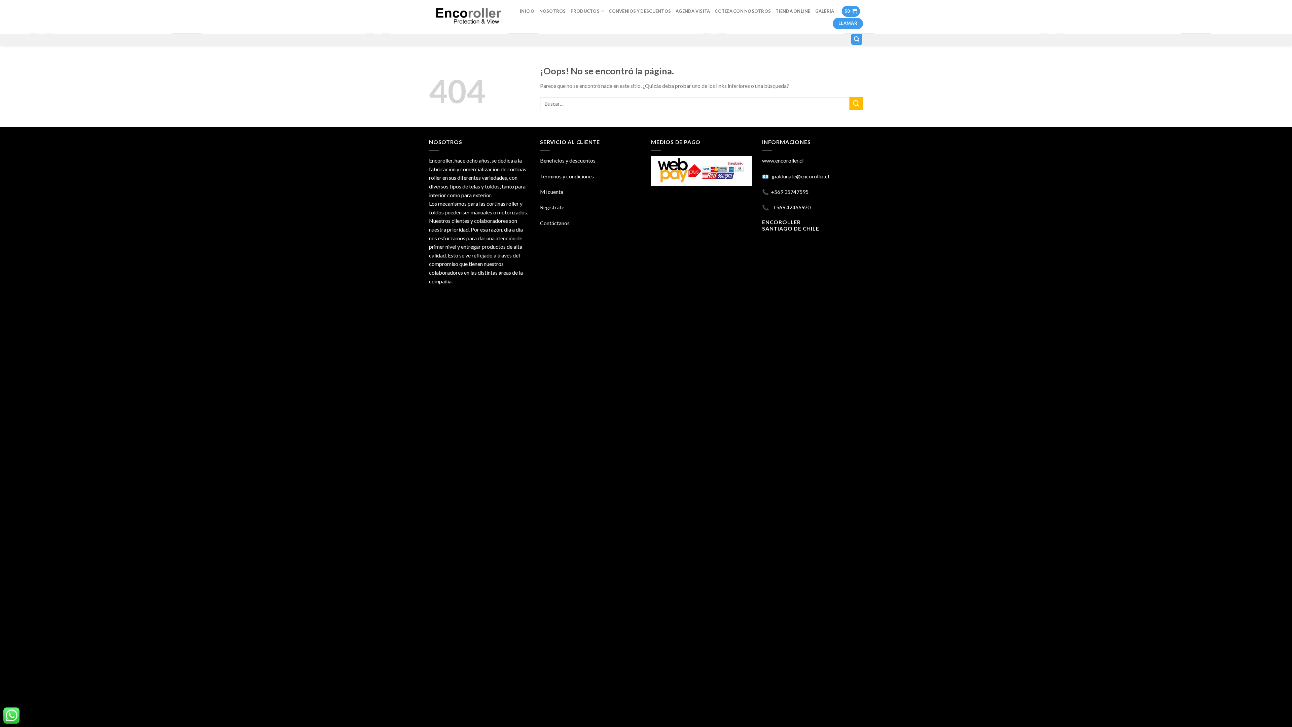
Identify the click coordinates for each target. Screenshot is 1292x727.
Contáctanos (555, 223)
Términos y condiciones (567, 176)
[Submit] (856, 103)
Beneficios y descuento (566, 160)
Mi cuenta (551, 191)
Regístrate (552, 207)
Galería (824, 11)
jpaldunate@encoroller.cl (800, 176)
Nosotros (552, 11)
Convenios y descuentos (640, 11)
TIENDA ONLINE (793, 11)
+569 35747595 (790, 191)
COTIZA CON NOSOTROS (743, 11)
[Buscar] (857, 39)
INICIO (527, 11)
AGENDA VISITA (693, 11)
